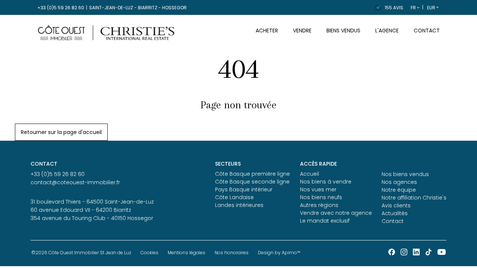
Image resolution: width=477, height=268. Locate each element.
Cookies (149, 252)
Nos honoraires (232, 252)
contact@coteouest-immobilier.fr (75, 182)
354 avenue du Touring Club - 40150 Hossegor (92, 218)
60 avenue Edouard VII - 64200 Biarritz (81, 210)
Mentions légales (186, 252)
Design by (279, 252)
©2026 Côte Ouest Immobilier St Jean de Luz (81, 252)
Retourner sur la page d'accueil (61, 132)
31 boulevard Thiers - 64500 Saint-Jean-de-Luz (92, 201)
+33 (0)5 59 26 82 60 (60, 7)
